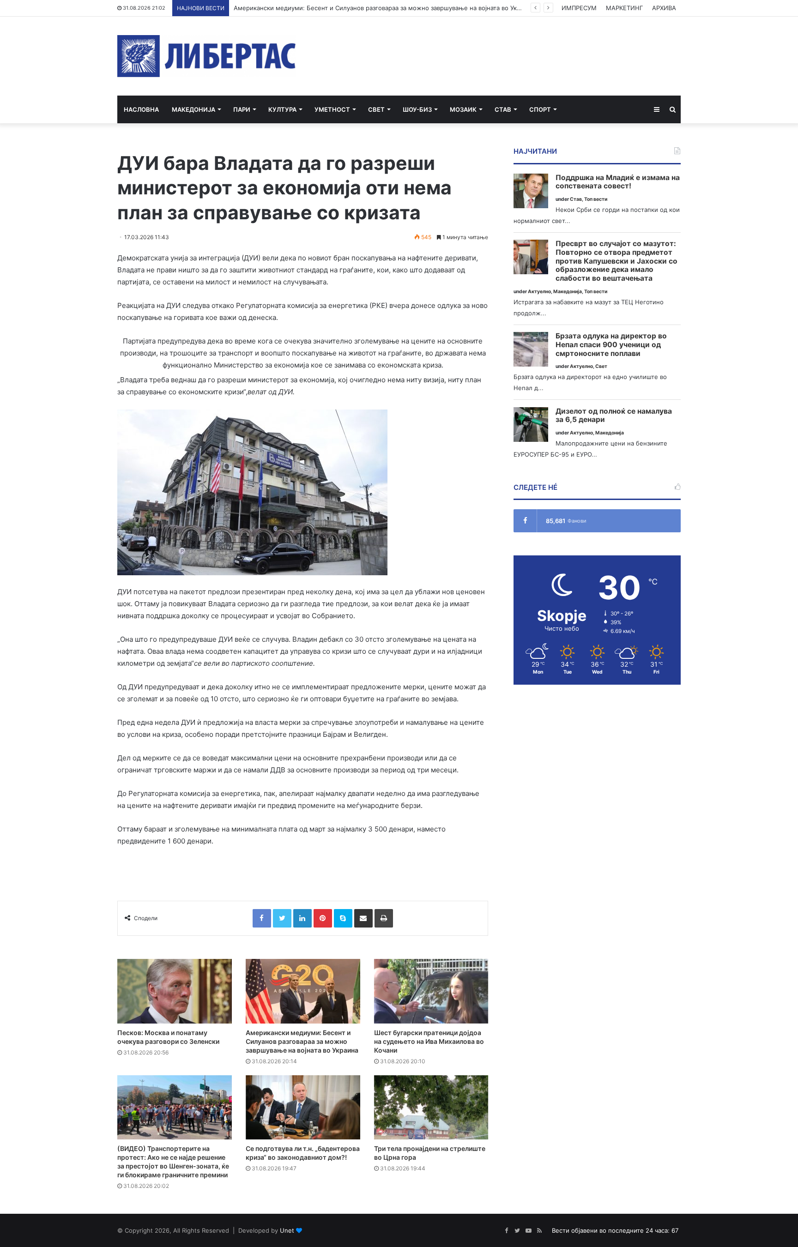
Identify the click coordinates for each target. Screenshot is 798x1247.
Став (503, 109)
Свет (376, 109)
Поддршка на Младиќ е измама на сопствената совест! (618, 182)
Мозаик (463, 109)
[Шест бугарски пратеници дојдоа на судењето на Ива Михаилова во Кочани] (431, 991)
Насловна (141, 109)
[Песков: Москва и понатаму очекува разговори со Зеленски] (174, 991)
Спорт (540, 109)
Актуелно (539, 292)
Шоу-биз (417, 109)
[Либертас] (206, 56)
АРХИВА (664, 8)
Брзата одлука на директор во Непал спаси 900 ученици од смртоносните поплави (611, 344)
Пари (241, 109)
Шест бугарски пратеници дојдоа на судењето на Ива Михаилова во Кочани (429, 1041)
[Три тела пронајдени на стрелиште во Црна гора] (431, 1107)
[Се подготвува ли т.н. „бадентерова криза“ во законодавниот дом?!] (303, 1107)
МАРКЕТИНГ (624, 8)
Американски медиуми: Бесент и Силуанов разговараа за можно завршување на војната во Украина (384, 8)
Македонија (193, 109)
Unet (287, 1230)
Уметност (332, 109)
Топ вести (595, 199)
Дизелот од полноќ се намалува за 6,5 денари (614, 415)
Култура (282, 109)
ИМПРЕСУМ (579, 8)
